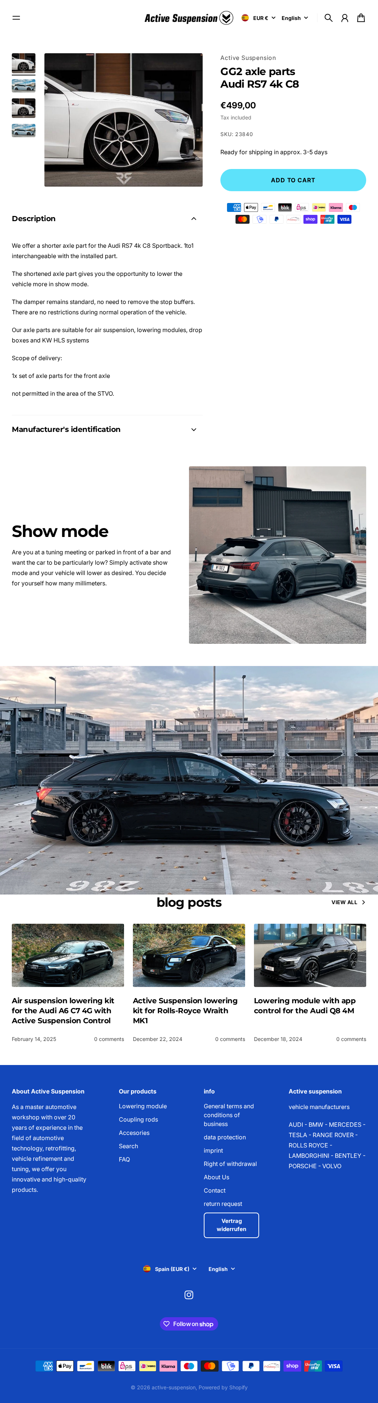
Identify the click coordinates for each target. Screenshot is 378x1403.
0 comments (109, 1039)
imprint (213, 1150)
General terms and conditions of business (229, 1115)
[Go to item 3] (23, 108)
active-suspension (174, 1387)
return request (223, 1203)
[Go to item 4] (23, 130)
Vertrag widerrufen (231, 1225)
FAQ (124, 1159)
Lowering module (143, 1106)
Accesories (134, 1132)
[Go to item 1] (23, 63)
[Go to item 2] (23, 85)
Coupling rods (138, 1119)
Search (128, 1146)
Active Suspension (248, 57)
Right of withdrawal (230, 1163)
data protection (225, 1137)
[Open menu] (16, 17)
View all (344, 902)
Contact (215, 1190)
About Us (216, 1177)
